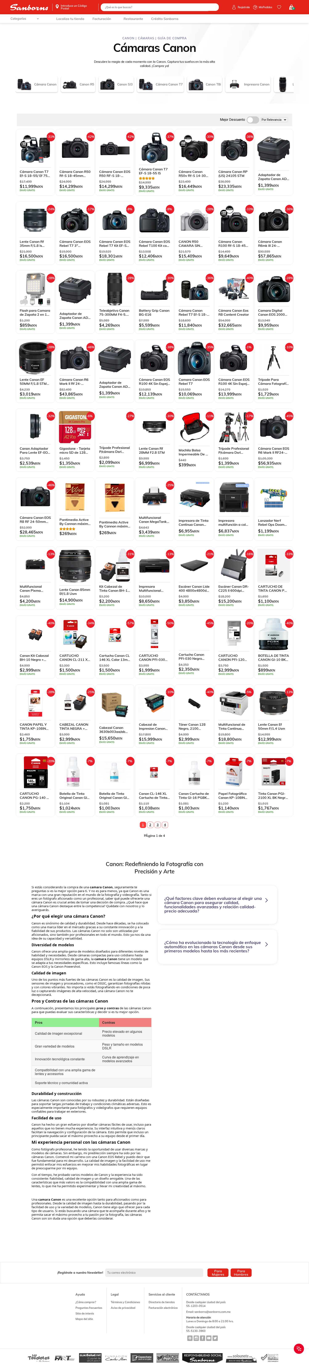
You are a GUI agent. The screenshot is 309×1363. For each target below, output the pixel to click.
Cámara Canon (45, 84)
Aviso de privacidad (123, 1307)
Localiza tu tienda (70, 19)
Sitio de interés (84, 1313)
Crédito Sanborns (164, 19)
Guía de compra (172, 38)
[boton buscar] (213, 7)
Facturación (101, 19)
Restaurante (133, 19)
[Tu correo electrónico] (155, 1272)
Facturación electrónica (163, 1307)
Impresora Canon (256, 84)
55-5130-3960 (196, 1331)
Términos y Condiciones (125, 1302)
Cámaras (146, 38)
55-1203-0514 (196, 1306)
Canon (128, 38)
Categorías (18, 19)
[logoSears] (29, 7)
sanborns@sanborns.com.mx (212, 1311)
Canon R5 (87, 84)
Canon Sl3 (125, 84)
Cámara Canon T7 (169, 84)
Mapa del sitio (84, 1319)
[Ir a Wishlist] (280, 7)
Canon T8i (213, 84)
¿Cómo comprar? (85, 1302)
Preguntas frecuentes (88, 1307)
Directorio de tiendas (162, 1302)
